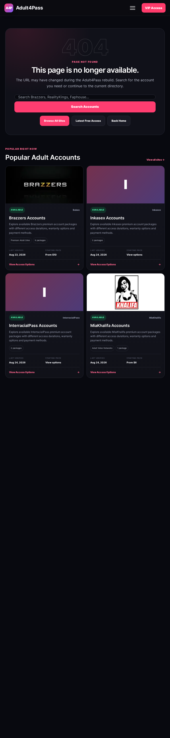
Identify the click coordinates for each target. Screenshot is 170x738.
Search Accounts (85, 107)
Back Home (119, 120)
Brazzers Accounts (27, 218)
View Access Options (44, 264)
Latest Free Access (88, 120)
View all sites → (156, 159)
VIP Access (153, 8)
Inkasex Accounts (107, 218)
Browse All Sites (54, 120)
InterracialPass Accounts (33, 325)
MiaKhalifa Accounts (110, 325)
